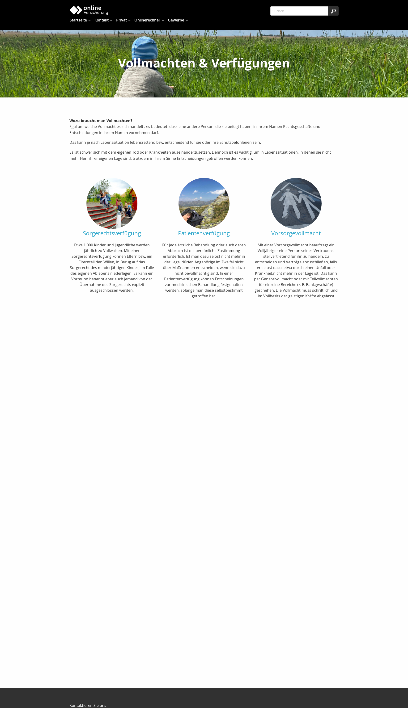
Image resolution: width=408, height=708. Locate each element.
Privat (121, 20)
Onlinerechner (147, 20)
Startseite (78, 20)
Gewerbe (176, 20)
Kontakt (101, 20)
